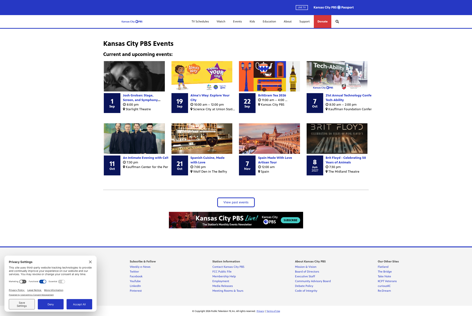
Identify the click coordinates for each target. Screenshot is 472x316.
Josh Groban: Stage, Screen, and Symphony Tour (140, 100)
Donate (322, 21)
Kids (252, 21)
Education (269, 21)
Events (237, 21)
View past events (236, 202)
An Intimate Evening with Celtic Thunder (154, 158)
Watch (221, 21)
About (288, 21)
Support (304, 21)
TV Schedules (200, 21)
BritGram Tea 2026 (272, 95)
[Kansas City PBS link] (132, 21)
